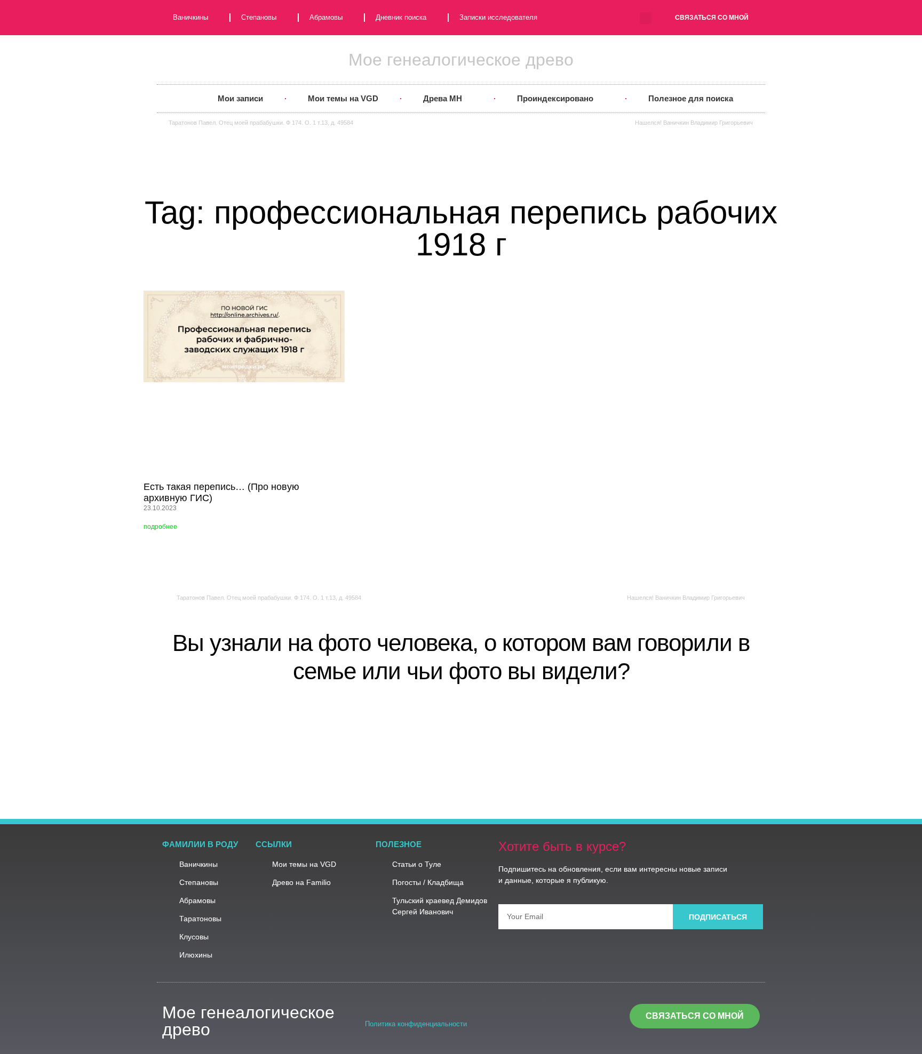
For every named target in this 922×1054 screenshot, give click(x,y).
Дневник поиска (401, 17)
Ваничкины (190, 17)
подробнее (160, 526)
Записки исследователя (498, 17)
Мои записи (240, 98)
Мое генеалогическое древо (461, 59)
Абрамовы (326, 17)
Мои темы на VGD (343, 98)
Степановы (258, 17)
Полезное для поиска (690, 98)
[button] (645, 18)
